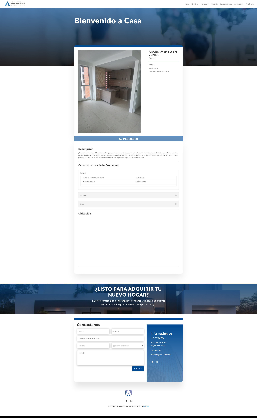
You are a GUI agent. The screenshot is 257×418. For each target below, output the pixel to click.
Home (187, 4)
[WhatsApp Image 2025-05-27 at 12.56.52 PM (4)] (109, 133)
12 (118, 129)
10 (115, 129)
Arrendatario (239, 4)
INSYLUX (146, 406)
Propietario (250, 4)
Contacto (214, 4)
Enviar (138, 368)
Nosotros (195, 4)
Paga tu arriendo (226, 4)
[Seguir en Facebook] (152, 362)
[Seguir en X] (157, 362)
